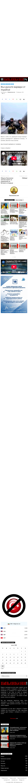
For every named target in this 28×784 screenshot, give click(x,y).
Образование (4, 770)
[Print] (23, 99)
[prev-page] (13, 257)
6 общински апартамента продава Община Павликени (4, 223)
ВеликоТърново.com (22, 778)
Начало (2, 82)
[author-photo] (14, 190)
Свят (12, 84)
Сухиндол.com (7, 779)
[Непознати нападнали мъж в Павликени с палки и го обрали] (14, 205)
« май (2, 668)
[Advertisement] (14, 23)
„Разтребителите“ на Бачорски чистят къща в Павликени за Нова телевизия (4, 211)
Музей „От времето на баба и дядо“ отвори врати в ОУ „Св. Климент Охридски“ (5, 252)
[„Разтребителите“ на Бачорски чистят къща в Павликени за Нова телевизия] (5, 205)
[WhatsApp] (16, 99)
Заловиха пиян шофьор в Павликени (22, 250)
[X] (9, 99)
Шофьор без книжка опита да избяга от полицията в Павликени (22, 211)
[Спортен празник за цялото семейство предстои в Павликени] (14, 232)
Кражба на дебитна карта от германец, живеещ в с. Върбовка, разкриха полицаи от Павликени (5, 239)
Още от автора (19, 200)
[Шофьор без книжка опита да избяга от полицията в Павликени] (23, 205)
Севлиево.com (14, 779)
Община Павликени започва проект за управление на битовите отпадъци (7, 180)
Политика (8, 84)
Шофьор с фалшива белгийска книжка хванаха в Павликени (14, 251)
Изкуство (3, 765)
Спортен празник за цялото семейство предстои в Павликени (13, 238)
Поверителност (5, 778)
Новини (6, 82)
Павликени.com (11, 92)
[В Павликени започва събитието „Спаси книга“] (23, 232)
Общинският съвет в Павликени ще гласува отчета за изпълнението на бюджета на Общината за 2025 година (23, 224)
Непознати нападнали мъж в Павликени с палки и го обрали (14, 211)
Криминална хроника (6, 758)
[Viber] (5, 99)
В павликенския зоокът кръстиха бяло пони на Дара (14, 222)
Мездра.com (21, 779)
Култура (3, 761)
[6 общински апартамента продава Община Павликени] (5, 218)
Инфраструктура (5, 768)
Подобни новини (9, 200)
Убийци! (24, 178)
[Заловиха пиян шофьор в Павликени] (23, 246)
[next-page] (15, 257)
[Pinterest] (13, 99)
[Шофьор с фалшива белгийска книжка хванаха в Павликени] (14, 246)
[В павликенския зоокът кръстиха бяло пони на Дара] (14, 218)
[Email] (20, 99)
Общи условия (13, 778)
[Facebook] (2, 99)
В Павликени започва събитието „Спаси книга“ (23, 238)
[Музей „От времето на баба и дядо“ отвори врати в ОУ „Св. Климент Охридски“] (5, 246)
